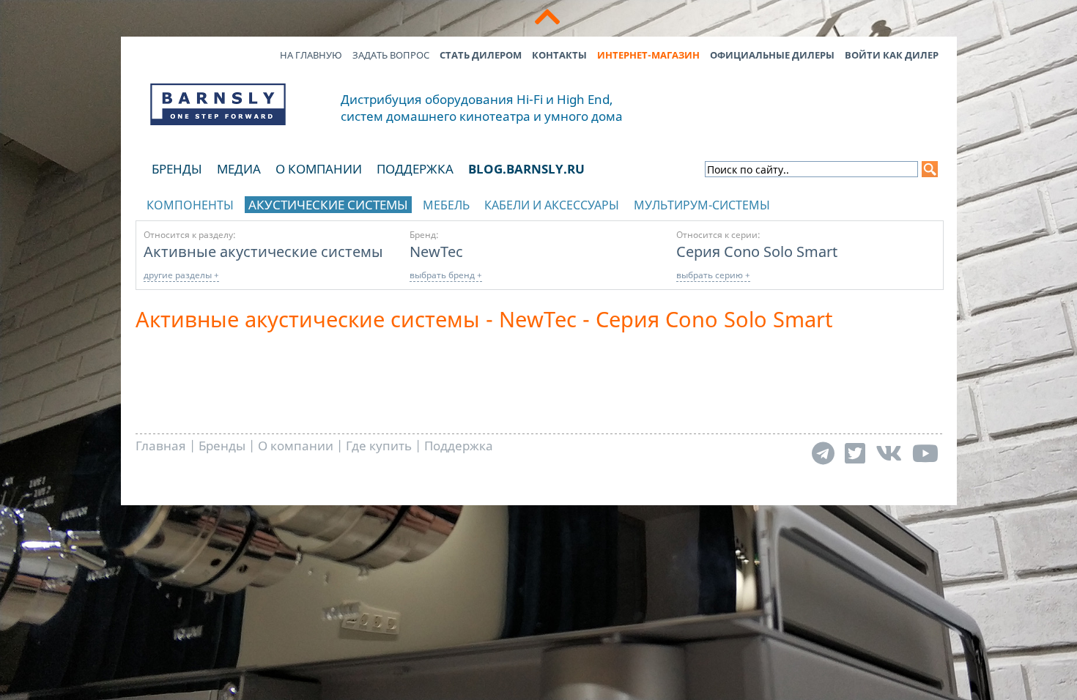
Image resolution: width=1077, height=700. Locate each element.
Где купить (379, 445)
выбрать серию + (713, 275)
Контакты (559, 55)
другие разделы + (181, 275)
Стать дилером (481, 55)
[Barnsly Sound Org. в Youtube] (925, 452)
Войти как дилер (892, 55)
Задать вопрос (390, 55)
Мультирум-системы (702, 205)
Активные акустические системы (263, 251)
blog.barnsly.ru (526, 168)
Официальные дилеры (772, 55)
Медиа (239, 168)
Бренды (177, 168)
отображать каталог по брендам (850, 202)
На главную (311, 55)
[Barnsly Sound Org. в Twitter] (855, 452)
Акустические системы (328, 204)
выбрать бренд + (446, 275)
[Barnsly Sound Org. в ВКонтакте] (889, 452)
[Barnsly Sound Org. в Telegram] (823, 452)
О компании (318, 168)
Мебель (446, 205)
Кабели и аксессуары (551, 205)
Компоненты (190, 205)
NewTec (436, 251)
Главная (161, 445)
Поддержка (415, 168)
